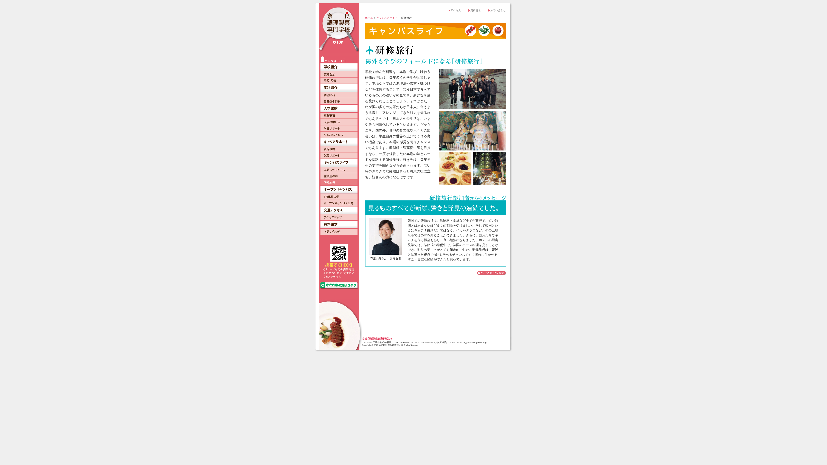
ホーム (369, 17)
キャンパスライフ (387, 17)
